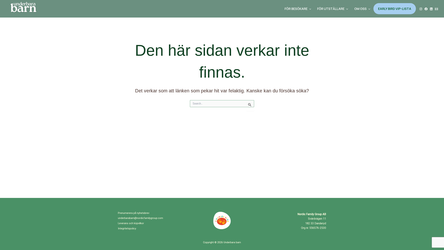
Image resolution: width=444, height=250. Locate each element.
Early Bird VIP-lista (394, 9)
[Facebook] (426, 8)
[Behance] (436, 8)
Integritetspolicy (127, 228)
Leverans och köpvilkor (131, 223)
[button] (309, 8)
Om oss (360, 9)
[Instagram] (420, 8)
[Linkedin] (431, 8)
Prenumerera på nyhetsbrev (133, 213)
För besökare (296, 9)
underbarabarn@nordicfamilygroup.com (140, 218)
